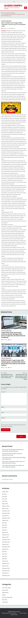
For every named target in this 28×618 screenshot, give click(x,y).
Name (2, 407)
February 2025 (5, 534)
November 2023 (6, 570)
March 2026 (5, 503)
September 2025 (6, 518)
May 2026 (4, 498)
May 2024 (4, 556)
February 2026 (5, 506)
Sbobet (3, 594)
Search (21, 436)
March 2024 (5, 561)
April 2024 (4, 558)
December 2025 (6, 510)
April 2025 (4, 530)
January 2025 (5, 537)
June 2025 (4, 525)
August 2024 (5, 549)
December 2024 (6, 539)
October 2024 (5, 544)
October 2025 (5, 515)
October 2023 (5, 573)
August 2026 (5, 491)
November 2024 (6, 542)
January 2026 (5, 508)
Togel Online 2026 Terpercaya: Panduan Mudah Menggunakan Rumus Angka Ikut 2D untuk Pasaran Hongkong (13, 335)
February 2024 (5, 563)
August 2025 (5, 520)
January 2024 (5, 566)
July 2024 (4, 551)
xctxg (14, 28)
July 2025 (4, 522)
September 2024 (6, 546)
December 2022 (6, 575)
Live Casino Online (6, 587)
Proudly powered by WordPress (9, 613)
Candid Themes (14, 614)
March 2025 (5, 532)
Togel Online (5, 602)
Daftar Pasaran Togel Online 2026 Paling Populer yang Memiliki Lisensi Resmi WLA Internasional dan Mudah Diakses (13, 362)
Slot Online (4, 599)
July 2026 (4, 494)
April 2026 (4, 501)
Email (2, 412)
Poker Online (5, 590)
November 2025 (6, 513)
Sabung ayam (5, 592)
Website (3, 418)
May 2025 (4, 527)
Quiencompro (13, 5)
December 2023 (6, 568)
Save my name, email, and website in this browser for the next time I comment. (13, 425)
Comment (3, 391)
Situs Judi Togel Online (6, 20)
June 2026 (4, 496)
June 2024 (4, 554)
